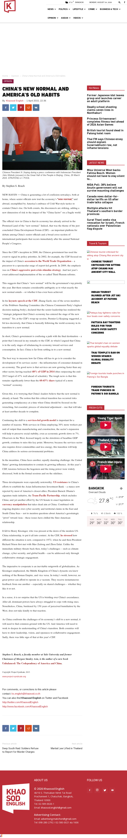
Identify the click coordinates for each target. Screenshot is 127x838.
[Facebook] (124, 2)
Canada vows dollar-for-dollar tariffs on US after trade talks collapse (103, 199)
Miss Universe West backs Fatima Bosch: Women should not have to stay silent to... (106, 175)
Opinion (52, 17)
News (51, 9)
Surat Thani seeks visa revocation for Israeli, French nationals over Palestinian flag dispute (106, 224)
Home (5, 75)
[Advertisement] (63, 47)
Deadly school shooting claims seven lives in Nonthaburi (102, 110)
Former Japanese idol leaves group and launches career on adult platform (105, 98)
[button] (119, 2)
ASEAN (64, 17)
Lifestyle (78, 9)
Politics (63, 9)
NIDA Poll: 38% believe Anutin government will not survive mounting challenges (105, 187)
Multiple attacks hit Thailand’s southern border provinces (105, 211)
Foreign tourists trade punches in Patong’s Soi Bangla (105, 390)
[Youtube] (112, 790)
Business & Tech (109, 9)
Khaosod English (14, 100)
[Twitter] (104, 790)
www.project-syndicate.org (14, 676)
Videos (77, 17)
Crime (91, 9)
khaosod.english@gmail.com (56, 807)
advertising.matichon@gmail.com (58, 818)
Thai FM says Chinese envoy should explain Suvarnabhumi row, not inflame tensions (105, 144)
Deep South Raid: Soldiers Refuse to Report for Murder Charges (20, 750)
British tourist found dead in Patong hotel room (105, 132)
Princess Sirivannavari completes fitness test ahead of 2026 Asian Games (105, 121)
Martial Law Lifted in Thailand (66, 748)
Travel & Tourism (97, 243)
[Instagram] (97, 790)
